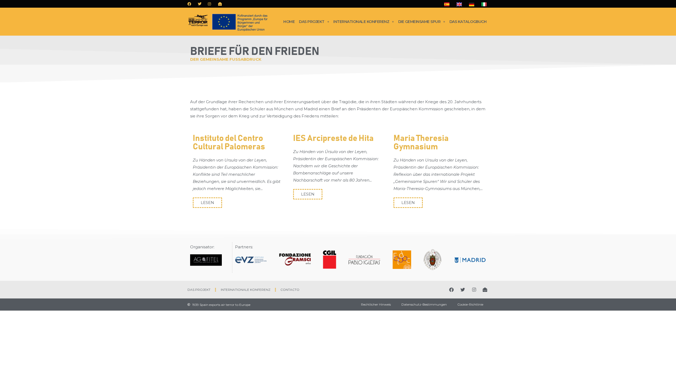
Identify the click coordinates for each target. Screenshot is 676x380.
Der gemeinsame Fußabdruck (225, 59)
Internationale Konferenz (361, 21)
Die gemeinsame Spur (419, 21)
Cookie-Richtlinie (470, 304)
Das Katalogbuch (468, 21)
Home (289, 21)
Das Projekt (312, 21)
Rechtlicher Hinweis (376, 304)
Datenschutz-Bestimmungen (424, 304)
